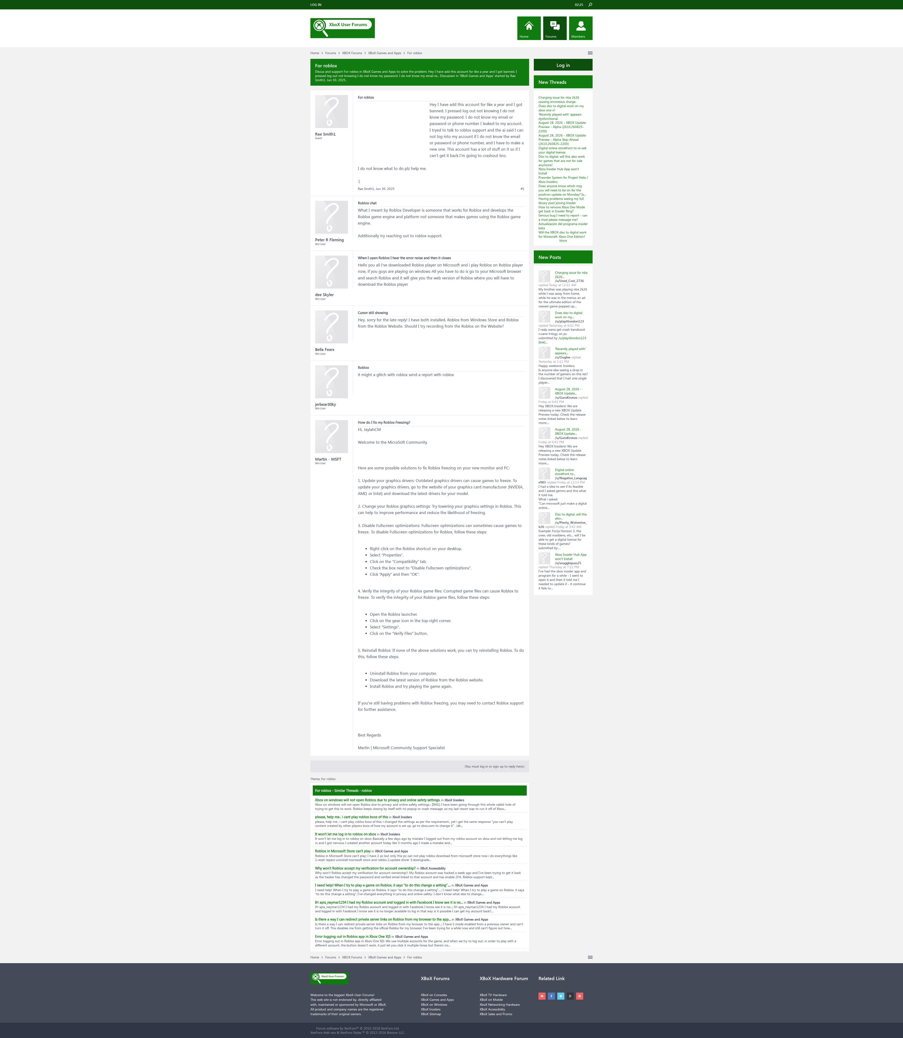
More (563, 240)
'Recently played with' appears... (570, 350)
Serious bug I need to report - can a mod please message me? (563, 217)
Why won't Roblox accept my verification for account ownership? (365, 868)
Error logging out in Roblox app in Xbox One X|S (353, 936)
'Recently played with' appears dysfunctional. (560, 116)
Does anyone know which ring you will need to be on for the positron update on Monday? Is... (562, 190)
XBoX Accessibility (492, 1009)
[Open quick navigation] (590, 53)
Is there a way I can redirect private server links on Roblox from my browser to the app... (383, 919)
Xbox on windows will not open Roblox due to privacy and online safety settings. (377, 799)
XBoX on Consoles (434, 995)
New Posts (550, 256)
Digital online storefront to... (565, 471)
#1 (522, 189)
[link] (542, 342)
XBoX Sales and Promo (496, 1014)
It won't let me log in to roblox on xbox (345, 834)
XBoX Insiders (430, 1009)
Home (524, 36)
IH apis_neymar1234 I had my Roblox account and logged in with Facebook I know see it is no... (389, 902)
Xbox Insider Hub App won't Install (559, 171)
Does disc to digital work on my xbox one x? (561, 108)
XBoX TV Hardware (493, 995)
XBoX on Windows (434, 1004)
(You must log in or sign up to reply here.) (494, 766)
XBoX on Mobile (491, 999)
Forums (551, 36)
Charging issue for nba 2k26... (571, 274)
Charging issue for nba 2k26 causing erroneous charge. (559, 99)
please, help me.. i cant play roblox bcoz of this (351, 816)
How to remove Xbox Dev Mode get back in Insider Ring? (562, 209)
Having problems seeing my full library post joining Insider (561, 200)
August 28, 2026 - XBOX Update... (568, 391)
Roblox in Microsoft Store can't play (343, 851)
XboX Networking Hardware (500, 1004)
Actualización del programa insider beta (563, 225)
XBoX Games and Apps (476, 75)
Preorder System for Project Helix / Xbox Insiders (563, 179)
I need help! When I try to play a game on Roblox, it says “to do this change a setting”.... (383, 885)
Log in (563, 64)
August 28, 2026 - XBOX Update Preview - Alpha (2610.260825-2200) (562, 126)
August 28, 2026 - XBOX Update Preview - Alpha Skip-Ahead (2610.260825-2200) (562, 139)
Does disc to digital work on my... (568, 314)
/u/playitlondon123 (572, 338)
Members (578, 36)
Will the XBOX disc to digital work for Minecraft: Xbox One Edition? (562, 234)
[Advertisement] (393, 130)
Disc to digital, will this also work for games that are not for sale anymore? (562, 160)
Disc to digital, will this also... (571, 516)
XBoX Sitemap (431, 1014)
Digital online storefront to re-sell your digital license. (562, 150)
